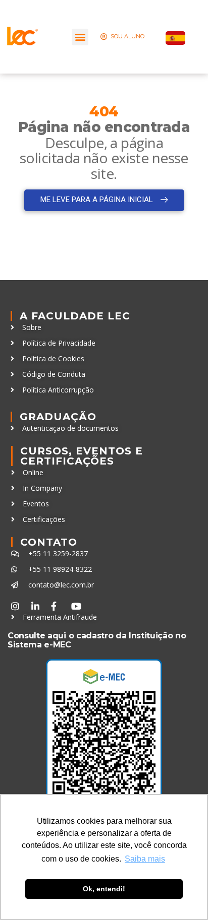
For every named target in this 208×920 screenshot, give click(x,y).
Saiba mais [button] (145, 859)
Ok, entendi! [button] (104, 889)
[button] (80, 37)
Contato (48, 542)
